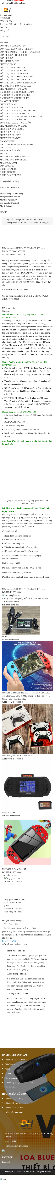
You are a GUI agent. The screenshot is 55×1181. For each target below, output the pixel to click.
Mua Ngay (8, 912)
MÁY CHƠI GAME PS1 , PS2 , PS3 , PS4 (18, 110)
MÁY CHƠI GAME (8, 104)
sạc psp (5, 636)
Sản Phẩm (4, 43)
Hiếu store (10, 508)
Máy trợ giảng (6, 206)
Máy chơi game (11, 1078)
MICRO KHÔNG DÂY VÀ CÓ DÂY (15, 86)
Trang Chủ (4, 30)
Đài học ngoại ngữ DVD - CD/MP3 (19, 1082)
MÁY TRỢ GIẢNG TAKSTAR (13, 70)
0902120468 (5, 18)
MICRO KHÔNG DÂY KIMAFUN (14, 157)
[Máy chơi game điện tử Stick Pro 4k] (27, 729)
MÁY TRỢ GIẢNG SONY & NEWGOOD (18, 83)
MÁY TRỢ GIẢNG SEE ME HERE (15, 80)
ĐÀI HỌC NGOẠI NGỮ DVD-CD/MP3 (17, 92)
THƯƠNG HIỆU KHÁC (10, 150)
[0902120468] (1, 1176)
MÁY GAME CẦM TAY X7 (14, 869)
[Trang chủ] (7, 10)
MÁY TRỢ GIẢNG (8, 64)
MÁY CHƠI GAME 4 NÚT (11, 107)
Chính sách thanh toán (14, 1107)
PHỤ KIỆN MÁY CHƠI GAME (13, 126)
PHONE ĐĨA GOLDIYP (10, 135)
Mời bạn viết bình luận (11, 254)
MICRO (3, 154)
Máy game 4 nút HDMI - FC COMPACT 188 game (23, 589)
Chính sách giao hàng (14, 1098)
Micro (7, 1069)
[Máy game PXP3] (27, 785)
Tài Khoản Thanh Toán (9, 187)
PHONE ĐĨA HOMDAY (10, 138)
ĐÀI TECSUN (6, 147)
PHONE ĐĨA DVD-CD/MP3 (12, 129)
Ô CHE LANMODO (8, 169)
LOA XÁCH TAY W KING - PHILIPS (16, 49)
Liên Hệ (3, 212)
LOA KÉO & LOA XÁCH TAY (13, 46)
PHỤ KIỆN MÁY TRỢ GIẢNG (13, 89)
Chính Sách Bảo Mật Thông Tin (18, 1103)
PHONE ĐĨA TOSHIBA (10, 132)
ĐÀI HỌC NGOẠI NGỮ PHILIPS (14, 98)
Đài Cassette (10, 1064)
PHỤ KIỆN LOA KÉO (9, 61)
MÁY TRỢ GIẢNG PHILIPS (12, 67)
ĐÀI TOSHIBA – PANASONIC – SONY (17, 144)
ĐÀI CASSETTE (7, 141)
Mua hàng (17, 595)
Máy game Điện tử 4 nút (10, 197)
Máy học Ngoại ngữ (8, 200)
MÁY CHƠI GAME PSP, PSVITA (14, 113)
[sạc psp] (21, 620)
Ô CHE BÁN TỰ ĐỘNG (10, 175)
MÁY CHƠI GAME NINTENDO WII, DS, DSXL (21, 117)
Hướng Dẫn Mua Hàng (9, 181)
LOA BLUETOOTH (8, 166)
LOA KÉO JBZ (6, 58)
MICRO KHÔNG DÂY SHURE (13, 160)
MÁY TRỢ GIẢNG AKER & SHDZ (15, 73)
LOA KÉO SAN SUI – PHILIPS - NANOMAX (20, 52)
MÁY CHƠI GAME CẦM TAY (13, 120)
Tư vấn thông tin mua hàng (11, 194)
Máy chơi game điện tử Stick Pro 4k (17, 756)
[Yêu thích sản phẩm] (23, 254)
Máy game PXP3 (9, 812)
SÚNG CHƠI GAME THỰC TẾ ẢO (15, 123)
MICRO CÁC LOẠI (8, 163)
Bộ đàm (8, 1073)
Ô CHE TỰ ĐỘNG (8, 172)
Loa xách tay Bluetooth (9, 203)
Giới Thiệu (4, 36)
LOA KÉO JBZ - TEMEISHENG (14, 55)
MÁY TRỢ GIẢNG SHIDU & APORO (16, 77)
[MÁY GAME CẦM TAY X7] (27, 842)
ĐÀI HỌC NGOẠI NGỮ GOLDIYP (15, 95)
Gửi (34, 928)
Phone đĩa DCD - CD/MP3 (16, 1060)
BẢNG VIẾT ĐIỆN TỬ (10, 101)
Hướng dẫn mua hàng (14, 1112)
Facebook (6, 1162)
